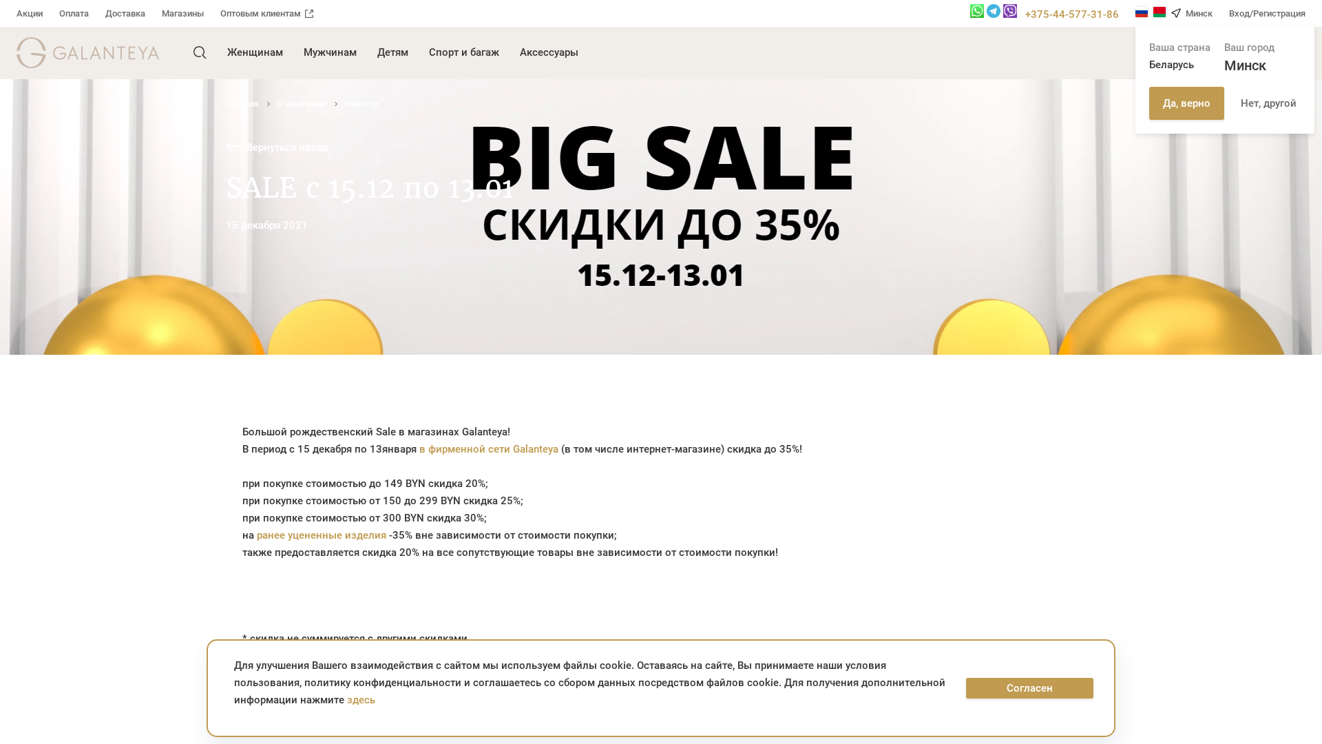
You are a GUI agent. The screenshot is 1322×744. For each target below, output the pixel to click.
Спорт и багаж (464, 52)
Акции (30, 13)
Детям (392, 52)
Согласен (1030, 688)
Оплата (74, 13)
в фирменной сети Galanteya (488, 449)
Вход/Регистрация (1267, 13)
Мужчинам (330, 52)
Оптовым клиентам (260, 13)
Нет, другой (1269, 103)
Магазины (183, 13)
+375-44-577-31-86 (1072, 14)
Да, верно (1186, 103)
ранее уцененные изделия (321, 535)
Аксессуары (549, 52)
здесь (361, 700)
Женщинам (255, 52)
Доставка (125, 13)
